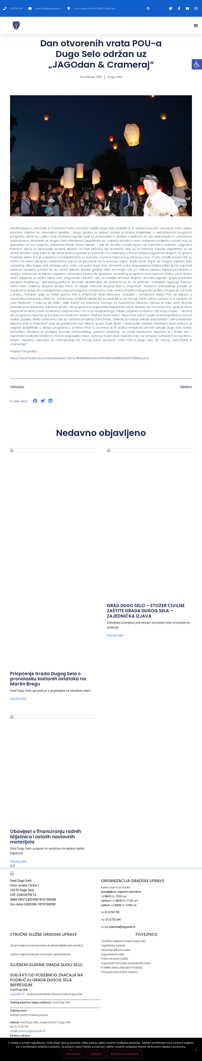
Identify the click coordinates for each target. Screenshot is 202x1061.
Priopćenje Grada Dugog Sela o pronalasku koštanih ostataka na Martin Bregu (48, 679)
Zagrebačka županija (113, 945)
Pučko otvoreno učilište (114, 958)
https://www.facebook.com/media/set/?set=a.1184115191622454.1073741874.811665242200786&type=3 (79, 358)
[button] (148, 8)
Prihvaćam (73, 1054)
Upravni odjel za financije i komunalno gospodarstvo (40, 954)
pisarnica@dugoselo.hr (32, 1031)
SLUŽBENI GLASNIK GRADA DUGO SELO (46, 965)
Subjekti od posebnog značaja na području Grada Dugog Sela (46, 977)
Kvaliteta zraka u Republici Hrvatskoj (121, 967)
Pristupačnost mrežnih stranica (119, 972)
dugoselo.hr (17, 994)
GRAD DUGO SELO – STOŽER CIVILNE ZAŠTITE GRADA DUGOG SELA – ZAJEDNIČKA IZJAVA (146, 611)
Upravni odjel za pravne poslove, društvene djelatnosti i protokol (46, 945)
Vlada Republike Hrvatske (115, 950)
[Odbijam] (195, 1049)
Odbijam (96, 1054)
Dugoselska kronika (112, 954)
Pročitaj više (18, 698)
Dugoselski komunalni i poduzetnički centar (126, 963)
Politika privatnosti (125, 1054)
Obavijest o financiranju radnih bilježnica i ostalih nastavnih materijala (45, 836)
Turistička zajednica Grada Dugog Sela (123, 941)
